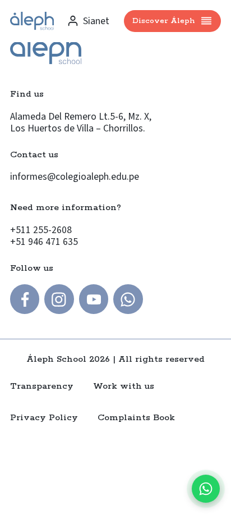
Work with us (123, 386)
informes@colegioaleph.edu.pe (74, 177)
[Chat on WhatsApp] (206, 489)
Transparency (41, 386)
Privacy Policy (44, 418)
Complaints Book (136, 418)
